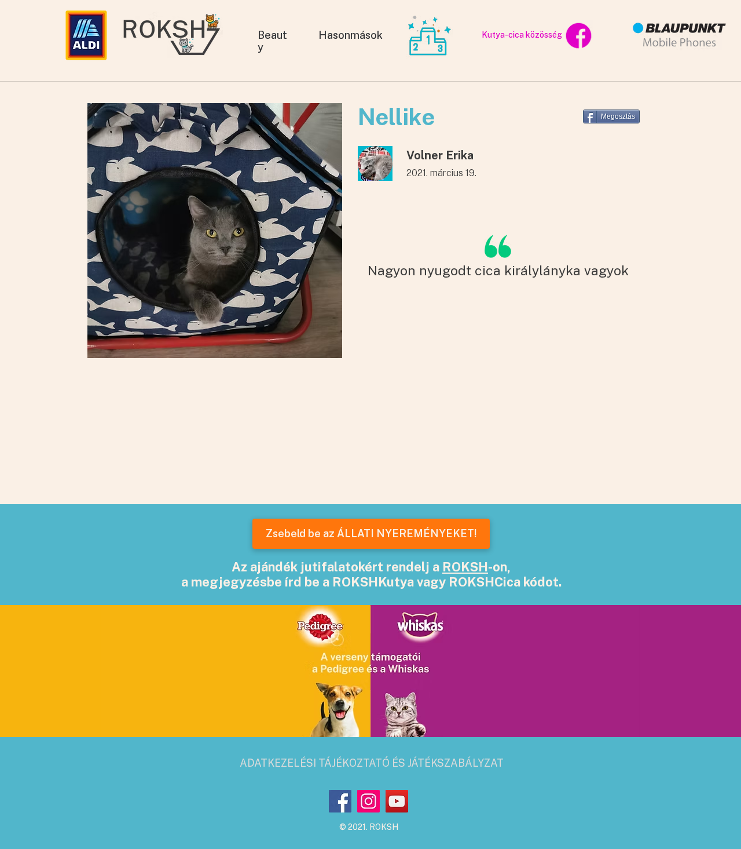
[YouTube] (397, 801)
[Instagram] (368, 801)
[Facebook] (340, 801)
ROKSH (465, 566)
